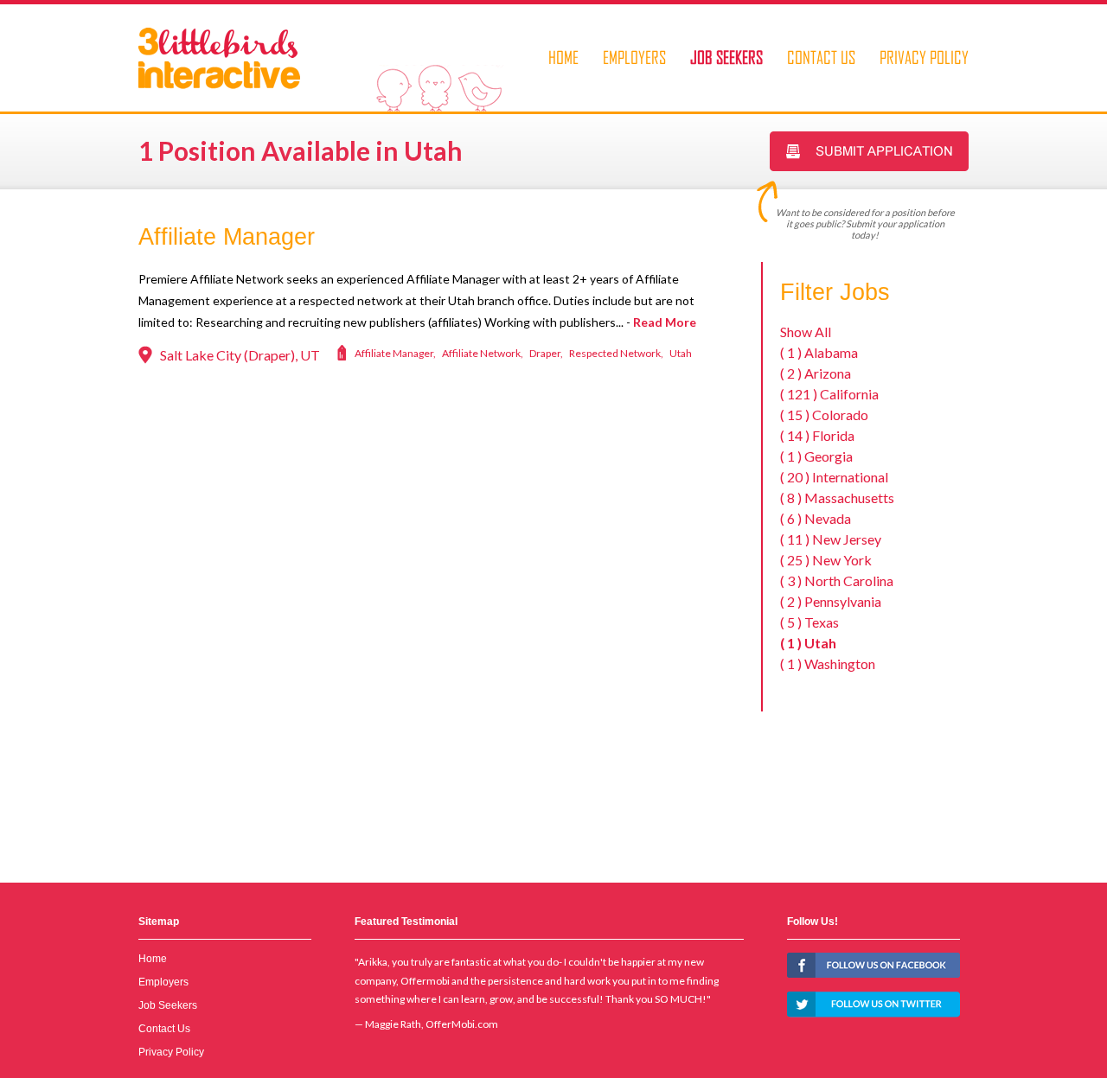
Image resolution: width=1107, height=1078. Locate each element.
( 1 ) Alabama (819, 352)
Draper (544, 353)
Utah (680, 353)
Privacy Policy (924, 57)
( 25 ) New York (826, 560)
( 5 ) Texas (809, 622)
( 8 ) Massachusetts (837, 497)
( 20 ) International (834, 477)
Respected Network (615, 353)
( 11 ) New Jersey (830, 539)
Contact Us (821, 57)
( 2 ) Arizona (815, 373)
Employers (634, 57)
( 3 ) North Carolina (836, 580)
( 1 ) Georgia (816, 456)
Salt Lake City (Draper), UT (240, 355)
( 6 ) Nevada (815, 518)
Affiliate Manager (226, 237)
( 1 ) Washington (827, 663)
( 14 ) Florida (817, 435)
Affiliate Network (481, 353)
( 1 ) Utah (808, 643)
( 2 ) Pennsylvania (830, 601)
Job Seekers (726, 57)
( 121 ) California (829, 394)
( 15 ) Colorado (824, 414)
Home (563, 57)
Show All (805, 331)
